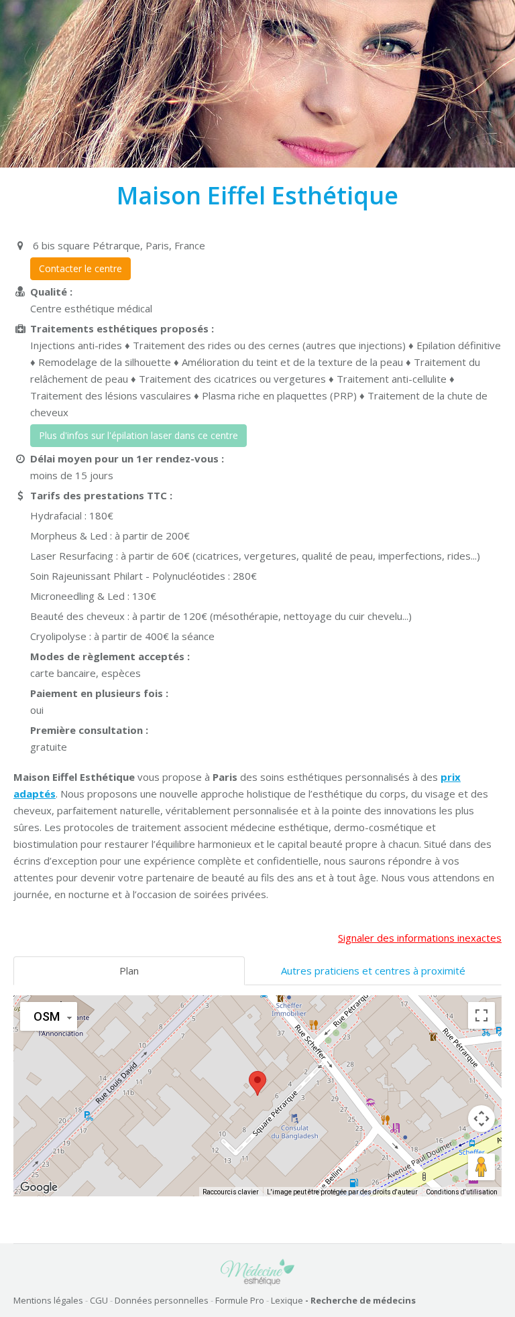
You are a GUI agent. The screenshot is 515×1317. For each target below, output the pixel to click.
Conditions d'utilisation (462, 1192)
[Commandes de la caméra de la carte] (481, 1118)
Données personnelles (162, 1300)
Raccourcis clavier (231, 1192)
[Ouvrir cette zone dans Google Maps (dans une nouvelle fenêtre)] (39, 1187)
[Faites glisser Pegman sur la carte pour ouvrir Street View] (481, 1166)
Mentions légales (48, 1300)
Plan (129, 970)
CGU (99, 1300)
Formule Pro (239, 1300)
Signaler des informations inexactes (420, 937)
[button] (257, 1083)
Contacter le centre (80, 268)
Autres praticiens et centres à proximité (373, 970)
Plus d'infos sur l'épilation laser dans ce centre (138, 435)
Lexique (287, 1300)
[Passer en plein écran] (481, 1015)
